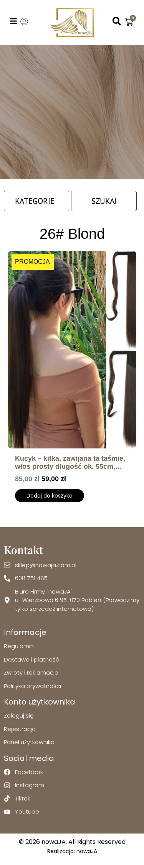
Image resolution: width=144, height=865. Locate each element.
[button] (36, 201)
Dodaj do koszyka (49, 495)
